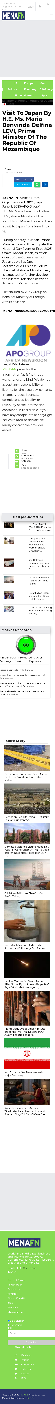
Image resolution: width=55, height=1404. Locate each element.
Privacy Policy (15, 1284)
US (11, 83)
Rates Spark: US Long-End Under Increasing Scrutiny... (41, 610)
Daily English (17, 1321)
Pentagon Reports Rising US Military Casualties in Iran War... (26, 818)
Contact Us (14, 1289)
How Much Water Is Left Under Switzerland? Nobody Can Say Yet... (25, 947)
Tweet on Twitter (22, 184)
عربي (31, 6)
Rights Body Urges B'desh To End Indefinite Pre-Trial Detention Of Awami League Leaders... (24, 1031)
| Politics (11, 89)
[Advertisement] (27, 48)
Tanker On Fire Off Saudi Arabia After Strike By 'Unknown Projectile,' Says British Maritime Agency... (26, 984)
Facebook (26, 1355)
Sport (42, 95)
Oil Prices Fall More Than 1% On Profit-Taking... (39, 580)
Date (7, 169)
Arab (43, 83)
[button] (40, 6)
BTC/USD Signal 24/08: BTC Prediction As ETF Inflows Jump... (40, 527)
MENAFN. (24, 1395)
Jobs (10, 1303)
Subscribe (31, 1342)
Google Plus (27, 1364)
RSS (23, 1378)
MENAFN (10, 198)
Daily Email (26, 1369)
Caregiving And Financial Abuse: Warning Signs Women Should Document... (37, 544)
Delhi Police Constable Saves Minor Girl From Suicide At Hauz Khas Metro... (25, 777)
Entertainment (19, 95)
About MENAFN (16, 1298)
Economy (29, 89)
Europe (28, 83)
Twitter (25, 1360)
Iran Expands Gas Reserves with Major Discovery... (23, 1074)
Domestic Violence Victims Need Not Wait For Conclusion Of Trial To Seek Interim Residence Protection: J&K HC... (26, 851)
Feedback (13, 1307)
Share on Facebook (23, 179)
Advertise (13, 1293)
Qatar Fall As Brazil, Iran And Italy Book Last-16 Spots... (39, 596)
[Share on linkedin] (45, 184)
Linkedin (25, 1373)
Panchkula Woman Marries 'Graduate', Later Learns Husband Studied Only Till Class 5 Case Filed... (26, 1111)
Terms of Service (16, 1280)
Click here (29, 1268)
